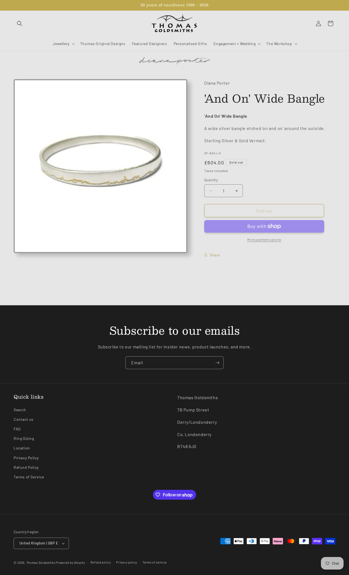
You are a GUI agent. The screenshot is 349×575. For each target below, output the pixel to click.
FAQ (17, 428)
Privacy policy (126, 562)
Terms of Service (29, 477)
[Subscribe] (217, 362)
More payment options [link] (264, 239)
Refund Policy (26, 467)
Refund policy (101, 562)
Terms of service (155, 562)
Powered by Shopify (70, 562)
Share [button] (215, 255)
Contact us (24, 419)
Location (22, 448)
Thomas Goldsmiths (41, 562)
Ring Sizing (24, 438)
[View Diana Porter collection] (174, 60)
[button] (20, 23)
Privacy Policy (26, 457)
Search (20, 409)
